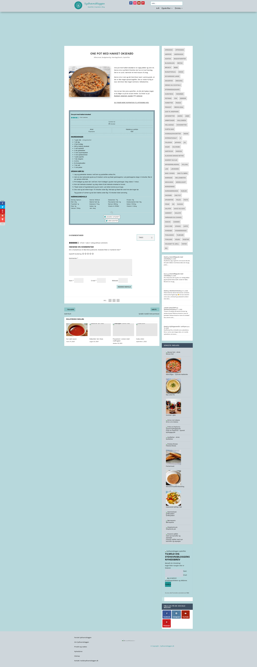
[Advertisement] (128, 27)
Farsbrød (179, 94)
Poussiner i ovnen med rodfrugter (121, 340)
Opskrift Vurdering (75, 254)
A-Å (157, 9)
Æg (166, 248)
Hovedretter (182, 125)
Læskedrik (175, 169)
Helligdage (169, 125)
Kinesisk (179, 151)
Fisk (175, 98)
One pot (178, 195)
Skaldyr (178, 213)
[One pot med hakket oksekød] (89, 96)
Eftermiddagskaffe (172, 89)
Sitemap (77, 656)
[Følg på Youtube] (139, 3)
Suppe (186, 226)
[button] (71, 117)
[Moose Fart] (173, 352)
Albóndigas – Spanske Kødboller (177, 374)
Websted (115, 281)
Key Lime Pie (170, 395)
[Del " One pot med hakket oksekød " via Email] (118, 300)
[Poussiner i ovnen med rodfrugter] (123, 329)
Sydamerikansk (181, 231)
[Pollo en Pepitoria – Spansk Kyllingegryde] (173, 429)
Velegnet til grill (172, 244)
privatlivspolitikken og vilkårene (176, 580)
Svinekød (168, 231)
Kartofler (169, 151)
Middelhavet (181, 182)
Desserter (169, 81)
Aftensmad (97, 57)
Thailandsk (169, 235)
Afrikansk (169, 50)
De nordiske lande (172, 76)
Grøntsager (169, 120)
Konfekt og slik (171, 160)
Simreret (168, 213)
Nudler (184, 191)
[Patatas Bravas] (172, 444)
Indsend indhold (124, 287)
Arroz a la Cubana (172, 422)
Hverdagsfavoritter (173, 134)
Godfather (169, 439)
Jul (185, 142)
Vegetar (186, 239)
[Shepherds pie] (171, 527)
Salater (168, 209)
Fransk (178, 103)
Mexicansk (169, 182)
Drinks (178, 9)
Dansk (180, 72)
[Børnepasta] (170, 520)
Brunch (168, 67)
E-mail (93, 281)
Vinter (184, 244)
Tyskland (168, 239)
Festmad (168, 98)
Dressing (179, 81)
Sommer (176, 222)
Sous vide (168, 226)
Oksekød (168, 195)
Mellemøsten (180, 178)
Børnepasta (170, 522)
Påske (167, 204)
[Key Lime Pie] (173, 393)
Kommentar (73, 258)
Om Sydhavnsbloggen (81, 642)
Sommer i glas (171, 415)
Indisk (186, 134)
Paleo (178, 200)
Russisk (180, 204)
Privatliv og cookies (80, 647)
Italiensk (168, 142)
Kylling (185, 164)
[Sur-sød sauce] (77, 329)
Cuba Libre (140, 339)
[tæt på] (163, 599)
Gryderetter (170, 116)
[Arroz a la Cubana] (173, 420)
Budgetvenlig (106, 57)
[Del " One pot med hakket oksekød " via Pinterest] (114, 300)
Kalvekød (176, 147)
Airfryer (168, 54)
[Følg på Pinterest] (143, 3)
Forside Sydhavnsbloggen (82, 637)
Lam (166, 169)
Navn (71, 281)
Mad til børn (182, 173)
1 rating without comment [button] (98, 243)
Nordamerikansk (171, 191)
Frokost (168, 107)
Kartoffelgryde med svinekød (173, 258)
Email (185, 575)
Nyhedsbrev (78, 651)
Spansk (178, 226)
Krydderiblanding (172, 164)
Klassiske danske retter (174, 156)
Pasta (186, 200)
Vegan (177, 239)
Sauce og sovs (179, 209)
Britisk (180, 63)
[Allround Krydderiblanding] (173, 485)
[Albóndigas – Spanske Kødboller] (173, 372)
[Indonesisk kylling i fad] (173, 505)
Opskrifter (166, 9)
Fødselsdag (178, 107)
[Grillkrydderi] (173, 514)
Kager (167, 147)
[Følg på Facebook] (131, 3)
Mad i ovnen (169, 173)
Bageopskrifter (180, 59)
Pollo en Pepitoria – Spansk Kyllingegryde (175, 431)
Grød (187, 116)
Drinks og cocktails (173, 85)
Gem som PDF (113, 221)
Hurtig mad (169, 129)
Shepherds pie (171, 529)
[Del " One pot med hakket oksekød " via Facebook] (110, 300)
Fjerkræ (183, 98)
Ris (173, 204)
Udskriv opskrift (113, 217)
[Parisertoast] (173, 464)
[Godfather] (172, 437)
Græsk (179, 116)
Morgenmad (169, 186)
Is (180, 138)
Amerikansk (178, 54)
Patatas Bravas (171, 446)
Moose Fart (170, 354)
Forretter (169, 103)
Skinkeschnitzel (175, 291)
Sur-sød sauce (71, 339)
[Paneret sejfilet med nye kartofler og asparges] (173, 538)
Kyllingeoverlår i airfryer (178, 326)
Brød (176, 67)
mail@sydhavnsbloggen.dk (89, 661)
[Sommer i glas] (173, 413)
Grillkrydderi (170, 515)
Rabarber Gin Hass (96, 339)
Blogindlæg (169, 63)
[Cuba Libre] (146, 329)
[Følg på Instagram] (135, 3)
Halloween (181, 120)
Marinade (168, 178)
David (166, 257)
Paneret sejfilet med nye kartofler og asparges (174, 540)
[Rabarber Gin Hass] (100, 329)
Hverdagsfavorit (117, 57)
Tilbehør (180, 235)
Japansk (178, 142)
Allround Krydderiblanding (175, 486)
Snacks (167, 222)
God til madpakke (172, 112)
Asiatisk (168, 59)
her (188, 593)
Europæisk (169, 94)
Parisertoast (170, 466)
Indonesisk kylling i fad (174, 507)
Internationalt (171, 138)
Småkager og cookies (173, 217)
